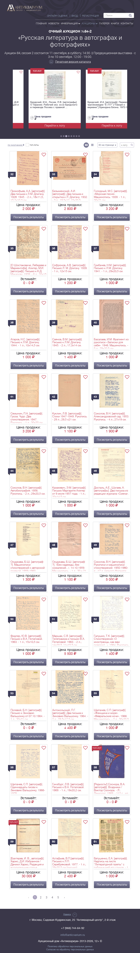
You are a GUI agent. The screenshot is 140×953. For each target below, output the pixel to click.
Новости (53, 23)
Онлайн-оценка (57, 15)
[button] (16, 144)
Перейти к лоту (41, 125)
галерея (104, 23)
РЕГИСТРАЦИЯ (90, 15)
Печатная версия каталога (73, 62)
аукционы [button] (89, 23)
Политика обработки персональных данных (70, 946)
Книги (115, 23)
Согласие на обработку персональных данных (70, 949)
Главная (41, 23)
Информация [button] (69, 23)
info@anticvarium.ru (72, 935)
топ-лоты (34, 144)
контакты (127, 23)
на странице (106, 144)
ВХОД (75, 15)
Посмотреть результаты (28, 217)
